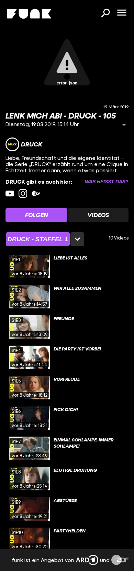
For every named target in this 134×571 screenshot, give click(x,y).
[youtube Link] (9, 193)
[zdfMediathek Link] (36, 193)
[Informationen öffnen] (124, 125)
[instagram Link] (23, 193)
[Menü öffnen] (122, 13)
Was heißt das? (107, 181)
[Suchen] (105, 13)
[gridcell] (67, 266)
